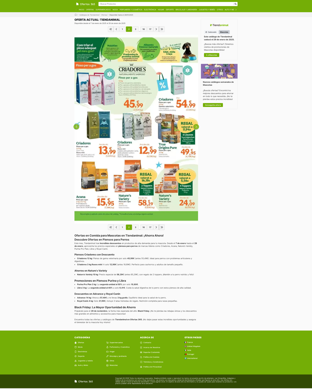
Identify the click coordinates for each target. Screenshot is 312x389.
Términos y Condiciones (153, 362)
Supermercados (103, 10)
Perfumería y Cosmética (131, 10)
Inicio (81, 10)
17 (150, 29)
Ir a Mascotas (211, 55)
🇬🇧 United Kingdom (192, 346)
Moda (115, 10)
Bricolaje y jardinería (186, 10)
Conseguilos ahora (213, 105)
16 (143, 29)
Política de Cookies (151, 357)
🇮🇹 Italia (188, 350)
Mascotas (114, 365)
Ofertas (90, 10)
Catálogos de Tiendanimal (89, 15)
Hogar (161, 10)
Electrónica (150, 10)
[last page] (162, 29)
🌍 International (191, 358)
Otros (220, 10)
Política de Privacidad (152, 367)
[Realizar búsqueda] (236, 4)
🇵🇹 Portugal (189, 354)
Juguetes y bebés (207, 10)
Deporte (170, 10)
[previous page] (116, 29)
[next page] (156, 29)
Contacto (147, 343)
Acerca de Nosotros (151, 347)
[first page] (110, 29)
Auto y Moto (231, 10)
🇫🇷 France (189, 342)
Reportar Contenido (151, 352)
